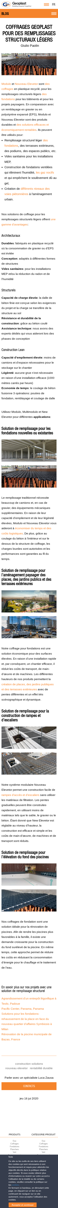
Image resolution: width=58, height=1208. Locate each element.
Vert (14, 1152)
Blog (5, 14)
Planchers (14, 1149)
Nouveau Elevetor (26, 83)
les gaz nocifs (45, 172)
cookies (15, 1185)
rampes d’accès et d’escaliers (20, 795)
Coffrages (14, 1144)
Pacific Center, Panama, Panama (22, 1008)
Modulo (6, 83)
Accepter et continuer (23, 1205)
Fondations (14, 1146)
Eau (14, 1141)
